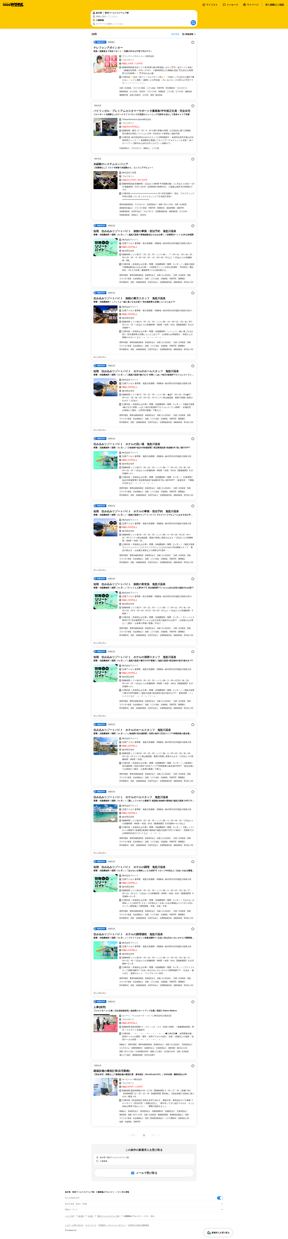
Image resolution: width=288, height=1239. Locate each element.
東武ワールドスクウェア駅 (108, 1216)
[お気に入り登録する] (192, 42)
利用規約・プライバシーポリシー (112, 1225)
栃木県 (81, 1216)
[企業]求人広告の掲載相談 (138, 1225)
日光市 (90, 1216)
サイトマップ (90, 1225)
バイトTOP (69, 1216)
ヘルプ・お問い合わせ (74, 1225)
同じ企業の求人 (100, 357)
